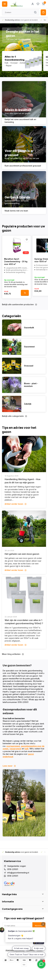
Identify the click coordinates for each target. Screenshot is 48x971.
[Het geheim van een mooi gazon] (24, 529)
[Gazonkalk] (11, 328)
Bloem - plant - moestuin (31, 384)
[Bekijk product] (25, 293)
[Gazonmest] (11, 347)
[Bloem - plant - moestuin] (11, 385)
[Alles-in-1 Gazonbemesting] (22, 61)
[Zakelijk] (11, 404)
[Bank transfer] (24, 965)
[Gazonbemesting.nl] (16, 4)
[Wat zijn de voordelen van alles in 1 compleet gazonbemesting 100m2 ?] (24, 595)
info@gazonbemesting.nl (18, 872)
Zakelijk (27, 404)
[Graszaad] (11, 366)
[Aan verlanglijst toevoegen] (26, 239)
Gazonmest (29, 346)
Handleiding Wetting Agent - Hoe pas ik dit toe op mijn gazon (22, 481)
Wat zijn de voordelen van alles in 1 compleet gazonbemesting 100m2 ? (24, 622)
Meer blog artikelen (11, 654)
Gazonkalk (29, 327)
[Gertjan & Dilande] (24, 192)
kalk (27, 748)
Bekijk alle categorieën (13, 416)
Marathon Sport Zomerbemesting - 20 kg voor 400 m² (15, 261)
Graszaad (28, 366)
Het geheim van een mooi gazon (22, 554)
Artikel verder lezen (14, 504)
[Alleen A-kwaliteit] (24, 102)
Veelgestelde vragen (16, 866)
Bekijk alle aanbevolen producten (18, 304)
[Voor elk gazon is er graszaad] (24, 147)
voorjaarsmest (13, 746)
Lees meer (8, 766)
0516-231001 (12, 869)
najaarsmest (15, 748)
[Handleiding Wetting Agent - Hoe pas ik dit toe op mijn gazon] (24, 454)
